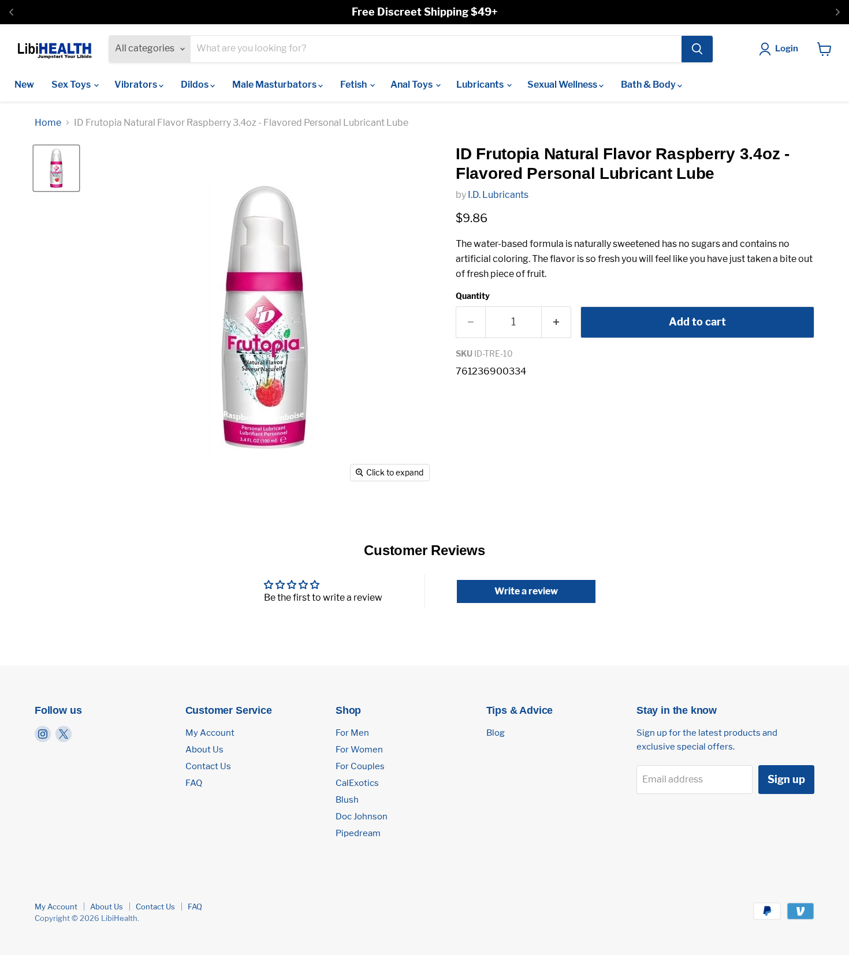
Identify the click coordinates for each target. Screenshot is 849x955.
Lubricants (480, 84)
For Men (352, 733)
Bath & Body (649, 84)
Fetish (354, 84)
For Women (359, 749)
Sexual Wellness (563, 84)
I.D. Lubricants (498, 194)
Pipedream (358, 833)
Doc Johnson (362, 816)
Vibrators (136, 84)
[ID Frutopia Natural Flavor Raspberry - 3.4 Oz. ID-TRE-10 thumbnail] (56, 168)
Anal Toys (412, 84)
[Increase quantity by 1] (556, 322)
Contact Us (208, 766)
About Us (204, 749)
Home (48, 123)
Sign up (786, 779)
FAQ (193, 783)
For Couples (360, 766)
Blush (347, 800)
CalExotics (357, 783)
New (24, 84)
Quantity (473, 296)
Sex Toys (71, 84)
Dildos (195, 84)
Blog (495, 733)
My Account (209, 733)
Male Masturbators (275, 84)
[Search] (697, 49)
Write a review (526, 591)
